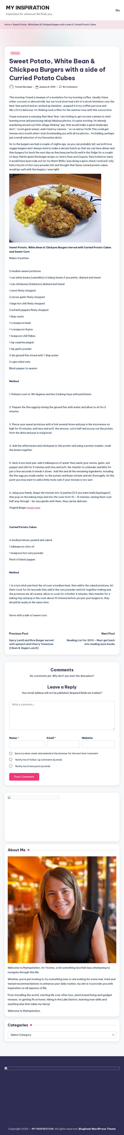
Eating (15, 53)
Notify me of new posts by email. (33, 766)
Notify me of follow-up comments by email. (38, 759)
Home (7, 24)
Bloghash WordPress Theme (97, 1128)
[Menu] (117, 10)
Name (14, 738)
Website (87, 738)
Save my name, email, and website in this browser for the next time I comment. (56, 753)
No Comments (70, 87)
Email (51, 738)
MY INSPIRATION (27, 7)
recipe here (33, 507)
